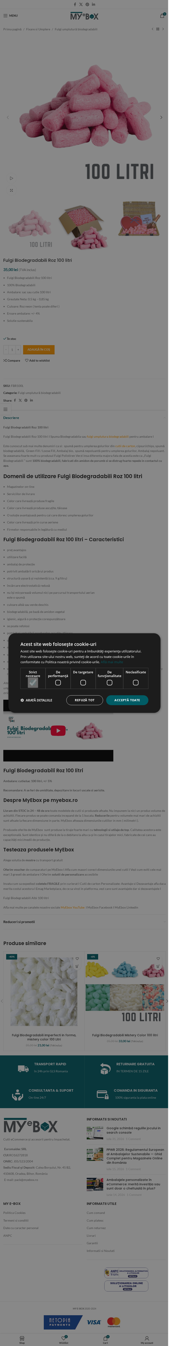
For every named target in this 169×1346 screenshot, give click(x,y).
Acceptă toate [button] (127, 700)
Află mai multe (112, 662)
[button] (36, 700)
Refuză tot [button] (84, 700)
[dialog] (84, 673)
